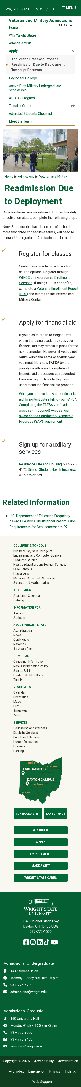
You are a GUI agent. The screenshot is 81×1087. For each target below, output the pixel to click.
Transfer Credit (20, 106)
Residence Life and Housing (40, 464)
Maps (17, 701)
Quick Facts (21, 639)
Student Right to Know (28, 675)
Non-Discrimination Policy (30, 666)
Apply (40, 842)
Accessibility (44, 1061)
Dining (32, 470)
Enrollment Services (27, 737)
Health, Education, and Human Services (40, 564)
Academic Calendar (26, 595)
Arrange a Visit (20, 43)
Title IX (18, 679)
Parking (18, 751)
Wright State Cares (40, 877)
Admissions (26, 176)
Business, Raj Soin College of (32, 551)
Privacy (54, 1071)
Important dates (37, 399)
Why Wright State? (23, 35)
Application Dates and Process (34, 59)
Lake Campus (22, 569)
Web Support (42, 1082)
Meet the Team (20, 121)
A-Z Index (40, 830)
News (17, 635)
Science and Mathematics (31, 582)
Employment (40, 854)
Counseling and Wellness (30, 728)
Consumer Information (28, 661)
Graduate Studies (25, 560)
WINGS (24, 277)
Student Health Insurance (58, 470)
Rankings (19, 644)
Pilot (16, 706)
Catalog (18, 600)
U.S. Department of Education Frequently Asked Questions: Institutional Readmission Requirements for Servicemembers (43, 521)
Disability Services (25, 732)
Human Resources (25, 741)
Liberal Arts (21, 573)
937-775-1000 (41, 931)
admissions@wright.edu (28, 992)
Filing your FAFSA (63, 399)
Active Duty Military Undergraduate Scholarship (35, 88)
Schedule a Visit (28, 813)
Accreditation (22, 630)
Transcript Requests (26, 70)
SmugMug (26, 710)
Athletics (25, 617)
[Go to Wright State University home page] (30, 8)
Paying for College (23, 78)
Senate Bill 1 (21, 670)
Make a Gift (40, 865)
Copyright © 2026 (16, 1061)
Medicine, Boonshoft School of (34, 578)
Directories (20, 697)
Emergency (36, 1071)
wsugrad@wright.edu (26, 1046)
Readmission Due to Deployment (38, 64)
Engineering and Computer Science (37, 555)
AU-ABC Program (22, 98)
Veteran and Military (53, 176)
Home (13, 27)
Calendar (19, 692)
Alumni (24, 613)
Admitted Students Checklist (30, 113)
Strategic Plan (23, 648)
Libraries (19, 746)
